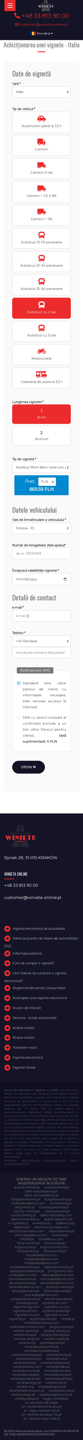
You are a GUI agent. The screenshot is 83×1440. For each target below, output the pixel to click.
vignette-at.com (54, 1303)
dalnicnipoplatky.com (56, 1215)
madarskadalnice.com (41, 1259)
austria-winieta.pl (27, 1187)
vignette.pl (17, 1319)
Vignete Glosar (24, 1067)
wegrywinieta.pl (61, 1327)
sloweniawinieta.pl (57, 1291)
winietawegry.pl (29, 1383)
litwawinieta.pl (55, 1243)
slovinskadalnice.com (25, 1287)
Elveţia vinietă (23, 1038)
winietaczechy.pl (58, 1355)
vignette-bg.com (26, 1307)
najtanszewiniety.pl (58, 1267)
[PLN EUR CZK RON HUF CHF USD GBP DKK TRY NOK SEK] (47, 481)
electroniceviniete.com (26, 1231)
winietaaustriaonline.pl (41, 1347)
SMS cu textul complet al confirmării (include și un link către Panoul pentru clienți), (44, 729)
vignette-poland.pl (56, 1311)
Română (43, 33)
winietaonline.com (27, 1367)
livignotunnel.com (54, 1247)
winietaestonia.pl (28, 1359)
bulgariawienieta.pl (26, 1199)
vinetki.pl (68, 1319)
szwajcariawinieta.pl (25, 1299)
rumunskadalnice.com (57, 1279)
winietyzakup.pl (27, 1399)
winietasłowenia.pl (59, 1379)
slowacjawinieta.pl (25, 1291)
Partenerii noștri (25, 1048)
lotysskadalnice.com (41, 1255)
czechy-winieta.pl (26, 1211)
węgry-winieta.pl (55, 1399)
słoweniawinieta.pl (59, 1299)
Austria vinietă (23, 1028)
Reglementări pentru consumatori (39, 988)
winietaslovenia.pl (57, 1371)
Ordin (27, 767)
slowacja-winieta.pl (60, 1287)
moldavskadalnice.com (41, 1263)
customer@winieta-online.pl (43, 24)
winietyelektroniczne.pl (26, 1391)
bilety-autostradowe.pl (41, 1195)
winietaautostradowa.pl (41, 1351)
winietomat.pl (55, 1383)
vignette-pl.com (25, 1311)
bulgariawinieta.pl (58, 1199)
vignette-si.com (56, 1315)
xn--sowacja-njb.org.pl (41, 1403)
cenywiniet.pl (24, 1207)
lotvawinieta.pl (28, 1251)
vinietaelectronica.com (41, 1323)
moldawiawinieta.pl (24, 1267)
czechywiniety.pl (23, 1215)
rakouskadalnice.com (58, 1275)
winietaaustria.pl (52, 1343)
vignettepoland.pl (43, 1319)
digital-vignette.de (58, 1219)
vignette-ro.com (27, 1315)
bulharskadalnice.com (28, 1203)
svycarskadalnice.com (41, 1295)
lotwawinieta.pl (54, 1251)
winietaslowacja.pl (25, 1375)
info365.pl (27, 1239)
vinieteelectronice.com (27, 1327)
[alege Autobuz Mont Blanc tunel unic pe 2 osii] (41, 467)
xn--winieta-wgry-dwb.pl (41, 1419)
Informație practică (27, 953)
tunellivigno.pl (26, 1303)
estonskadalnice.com (31, 1235)
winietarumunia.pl (26, 1371)
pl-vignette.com (60, 1271)
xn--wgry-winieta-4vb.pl (42, 1411)
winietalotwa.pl (24, 1363)
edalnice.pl (22, 1227)
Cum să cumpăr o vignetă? (33, 963)
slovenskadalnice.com (57, 1283)
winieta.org (27, 1343)
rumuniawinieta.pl (22, 1279)
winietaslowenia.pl (57, 1375)
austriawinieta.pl (56, 1187)
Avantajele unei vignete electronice (40, 998)
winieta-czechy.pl (56, 1331)
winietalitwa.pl (56, 1359)
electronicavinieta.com (51, 1227)
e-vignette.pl (18, 1223)
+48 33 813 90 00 (44, 15)
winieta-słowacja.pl (55, 1335)
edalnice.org (65, 1223)
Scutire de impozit (27, 1008)
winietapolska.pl (58, 1367)
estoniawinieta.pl (61, 1231)
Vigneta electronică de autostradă (39, 929)
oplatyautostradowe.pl (27, 1271)
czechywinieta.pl (57, 1211)
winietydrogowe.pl (52, 1387)
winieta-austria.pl (26, 1331)
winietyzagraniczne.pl (55, 1395)
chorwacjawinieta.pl (54, 1207)
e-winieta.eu (42, 1223)
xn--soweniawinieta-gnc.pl (42, 1407)
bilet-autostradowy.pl (41, 1191)
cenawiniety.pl (60, 1203)
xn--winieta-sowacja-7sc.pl (42, 1415)
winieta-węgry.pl (56, 1339)
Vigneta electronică (28, 1058)
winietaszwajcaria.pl (25, 1379)
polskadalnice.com (23, 1275)
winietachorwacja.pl (27, 1355)
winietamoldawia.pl (55, 1363)
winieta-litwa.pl (25, 1335)
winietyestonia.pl (61, 1391)
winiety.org (25, 1387)
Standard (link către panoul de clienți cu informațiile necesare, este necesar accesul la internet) (44, 695)
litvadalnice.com (51, 1239)
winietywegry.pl (23, 1395)
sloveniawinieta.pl (22, 1283)
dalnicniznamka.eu (25, 1219)
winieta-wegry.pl (26, 1339)
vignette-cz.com (57, 1307)
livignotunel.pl (25, 1247)
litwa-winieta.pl (28, 1243)
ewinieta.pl (60, 1235)
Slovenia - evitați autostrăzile (35, 1018)
